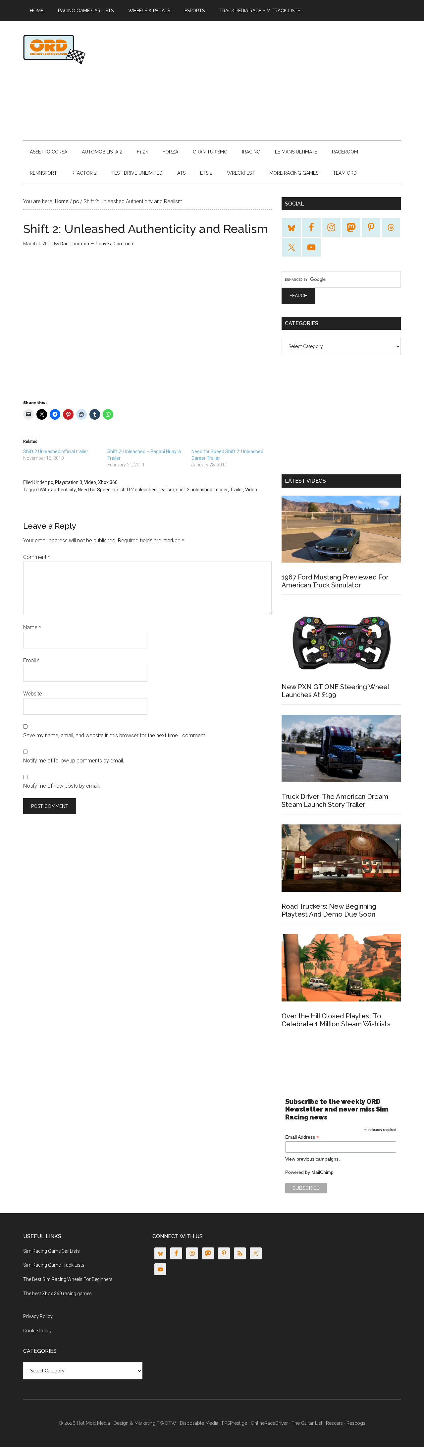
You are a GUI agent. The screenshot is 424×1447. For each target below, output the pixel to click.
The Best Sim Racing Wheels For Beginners (68, 1279)
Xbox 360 (108, 482)
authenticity (63, 489)
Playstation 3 (68, 482)
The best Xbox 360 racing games (57, 1293)
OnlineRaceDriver (86, 49)
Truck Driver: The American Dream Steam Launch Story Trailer (335, 801)
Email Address (302, 1137)
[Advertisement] (280, 80)
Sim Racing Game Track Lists (53, 1265)
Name (32, 627)
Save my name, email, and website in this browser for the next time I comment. (114, 735)
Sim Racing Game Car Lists (51, 1251)
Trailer (236, 489)
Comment (36, 557)
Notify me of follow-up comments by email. (73, 760)
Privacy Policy (38, 1316)
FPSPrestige (234, 1423)
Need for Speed (94, 489)
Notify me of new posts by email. (61, 786)
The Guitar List (307, 1423)
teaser (221, 489)
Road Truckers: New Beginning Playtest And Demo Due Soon (329, 910)
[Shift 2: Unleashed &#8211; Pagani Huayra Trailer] (149, 458)
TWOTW (166, 1423)
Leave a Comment (115, 243)
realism (166, 489)
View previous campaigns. (312, 1159)
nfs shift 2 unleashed (135, 489)
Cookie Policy (37, 1330)
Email (31, 660)
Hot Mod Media (93, 1423)
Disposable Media (199, 1423)
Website (32, 694)
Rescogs (355, 1423)
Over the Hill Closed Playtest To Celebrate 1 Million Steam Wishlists (336, 1020)
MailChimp (322, 1172)
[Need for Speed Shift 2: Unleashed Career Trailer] (233, 458)
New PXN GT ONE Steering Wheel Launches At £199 (335, 691)
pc (50, 482)
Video (90, 482)
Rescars (334, 1423)
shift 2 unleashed (194, 489)
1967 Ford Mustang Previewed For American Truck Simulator (335, 581)
